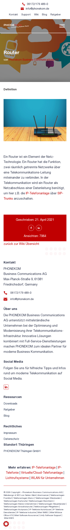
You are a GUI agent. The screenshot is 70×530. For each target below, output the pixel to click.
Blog (44, 14)
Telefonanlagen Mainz (23, 498)
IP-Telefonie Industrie (26, 512)
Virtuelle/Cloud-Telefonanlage (42, 472)
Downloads (10, 403)
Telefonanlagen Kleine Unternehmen (20, 504)
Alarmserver (43, 495)
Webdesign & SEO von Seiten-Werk (20, 495)
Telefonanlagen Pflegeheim (46, 506)
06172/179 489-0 (37, 3)
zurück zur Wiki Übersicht (21, 244)
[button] (6, 524)
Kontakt (13, 14)
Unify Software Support (50, 515)
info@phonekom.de (37, 8)
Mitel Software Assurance (26, 515)
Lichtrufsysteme (17, 478)
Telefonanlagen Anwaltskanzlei (18, 506)
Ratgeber (55, 14)
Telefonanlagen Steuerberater (51, 504)
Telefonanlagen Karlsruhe (15, 501)
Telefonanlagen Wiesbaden (47, 498)
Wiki (36, 14)
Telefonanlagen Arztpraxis (16, 509)
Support (26, 14)
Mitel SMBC (43, 512)
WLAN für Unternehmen (47, 478)
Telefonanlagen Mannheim (41, 501)
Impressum (10, 432)
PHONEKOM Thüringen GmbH (22, 450)
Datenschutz (11, 438)
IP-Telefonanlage (37, 193)
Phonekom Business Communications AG (34, 59)
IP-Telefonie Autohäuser (40, 509)
